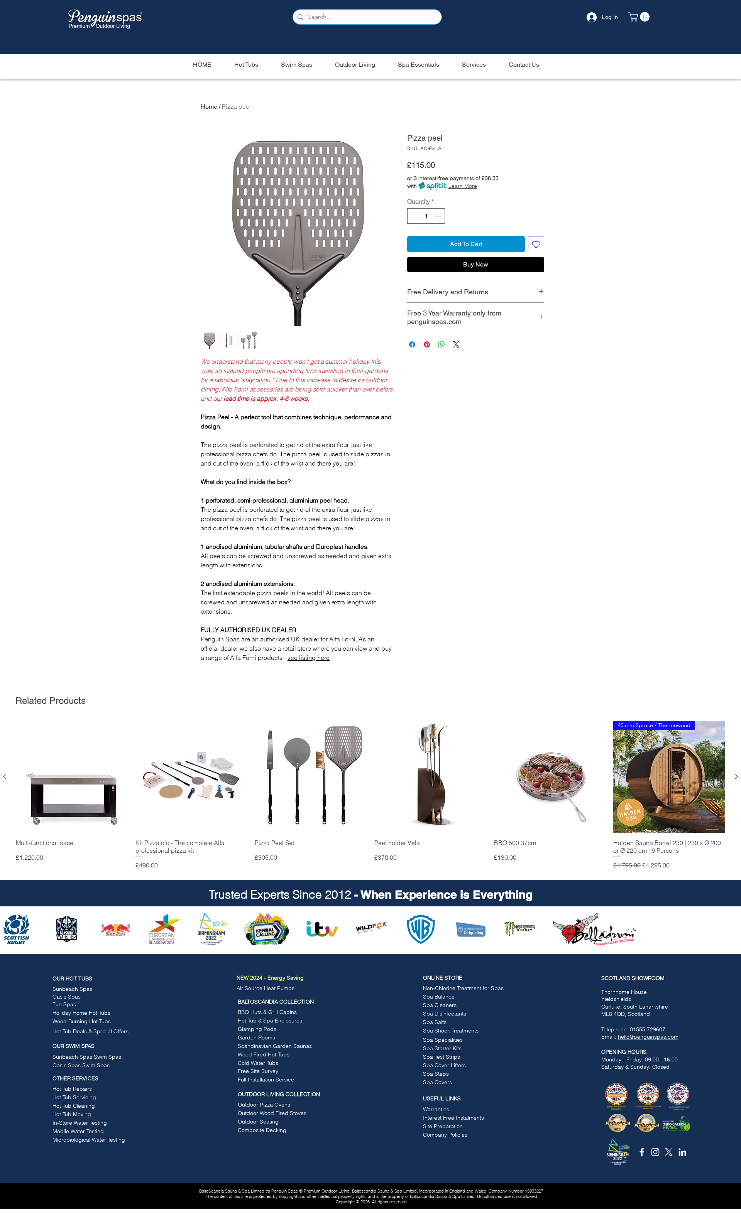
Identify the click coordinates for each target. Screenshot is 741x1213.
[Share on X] (456, 344)
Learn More (462, 185)
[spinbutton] (426, 216)
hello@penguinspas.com (648, 1036)
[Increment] (438, 216)
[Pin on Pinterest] (426, 344)
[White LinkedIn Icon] (682, 1152)
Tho (606, 992)
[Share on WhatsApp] (441, 344)
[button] (640, 17)
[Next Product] (736, 776)
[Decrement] (413, 216)
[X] (668, 1152)
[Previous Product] (4, 776)
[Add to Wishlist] (536, 244)
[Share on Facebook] (412, 344)
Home (209, 106)
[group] (370, 795)
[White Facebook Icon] (641, 1152)
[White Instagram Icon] (655, 1152)
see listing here (309, 657)
